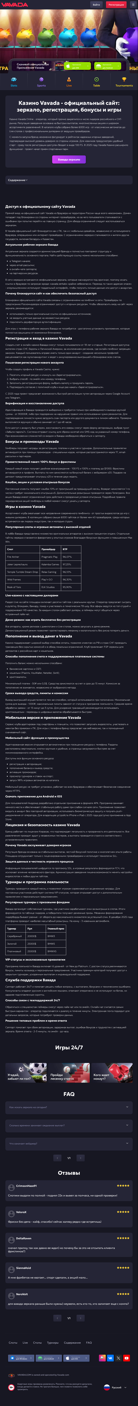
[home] (14, 5)
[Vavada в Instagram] (102, 1358)
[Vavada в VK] (110, 1358)
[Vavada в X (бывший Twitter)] (118, 1358)
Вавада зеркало (69, 159)
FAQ (89, 1342)
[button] (134, 41)
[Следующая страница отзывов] (81, 1318)
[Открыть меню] (133, 4)
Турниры (53, 1342)
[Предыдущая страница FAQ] (57, 1158)
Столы (37, 1342)
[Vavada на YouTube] (126, 1358)
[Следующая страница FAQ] (81, 1158)
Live (25, 1342)
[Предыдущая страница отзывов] (57, 1318)
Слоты (13, 1342)
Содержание (72, 1342)
